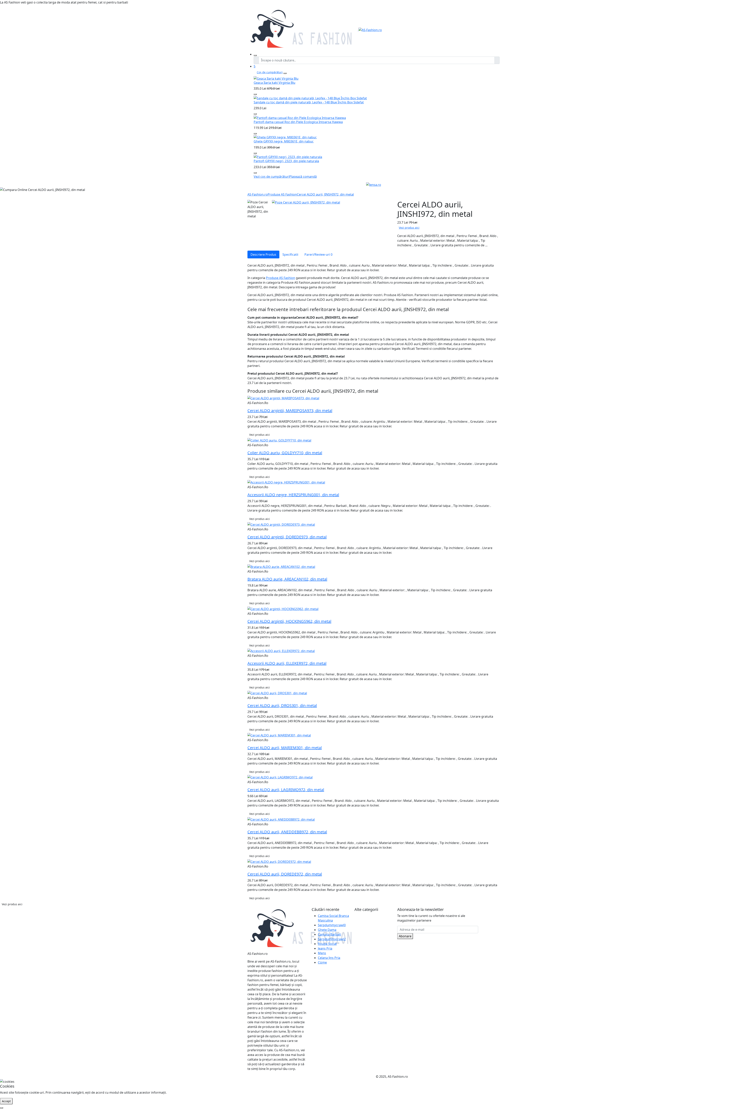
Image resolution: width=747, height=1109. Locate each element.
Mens (322, 953)
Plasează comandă (303, 176)
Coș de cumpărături (270, 72)
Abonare (405, 936)
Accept (6, 1101)
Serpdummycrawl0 (332, 925)
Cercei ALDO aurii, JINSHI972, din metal (325, 194)
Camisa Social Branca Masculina (333, 918)
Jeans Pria (325, 948)
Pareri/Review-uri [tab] (318, 254)
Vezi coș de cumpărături (271, 176)
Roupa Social (327, 944)
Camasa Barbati (329, 934)
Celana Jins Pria (329, 958)
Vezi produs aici (409, 227)
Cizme (322, 962)
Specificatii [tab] (290, 254)
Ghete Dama (327, 930)
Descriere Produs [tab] (263, 254)
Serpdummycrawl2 (332, 939)
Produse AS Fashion (282, 194)
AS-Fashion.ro (257, 194)
